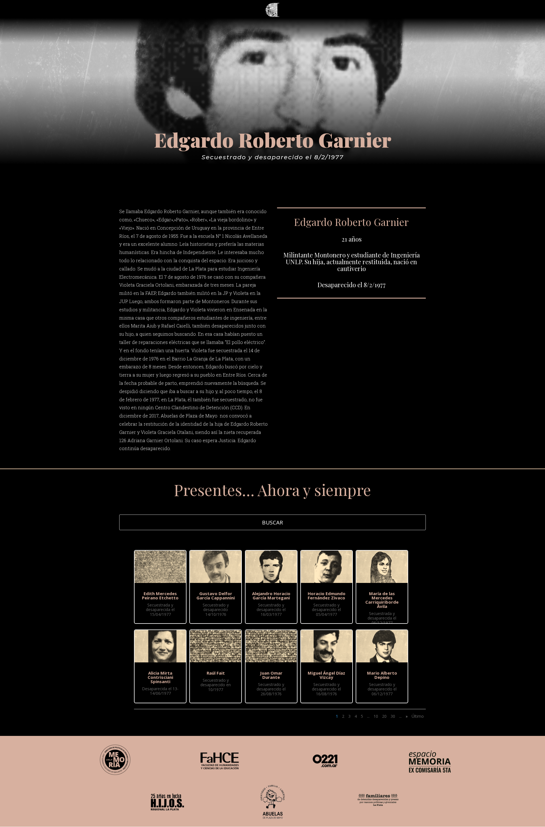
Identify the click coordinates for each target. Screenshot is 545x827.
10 (376, 716)
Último (418, 716)
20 (384, 716)
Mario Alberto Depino (382, 675)
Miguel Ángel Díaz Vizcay (326, 675)
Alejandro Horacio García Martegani (271, 596)
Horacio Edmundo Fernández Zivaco (326, 596)
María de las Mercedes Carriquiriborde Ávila (382, 600)
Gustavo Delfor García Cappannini (215, 596)
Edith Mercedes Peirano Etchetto (160, 596)
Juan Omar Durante (271, 675)
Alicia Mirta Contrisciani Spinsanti (160, 677)
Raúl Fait (216, 673)
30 (393, 716)
